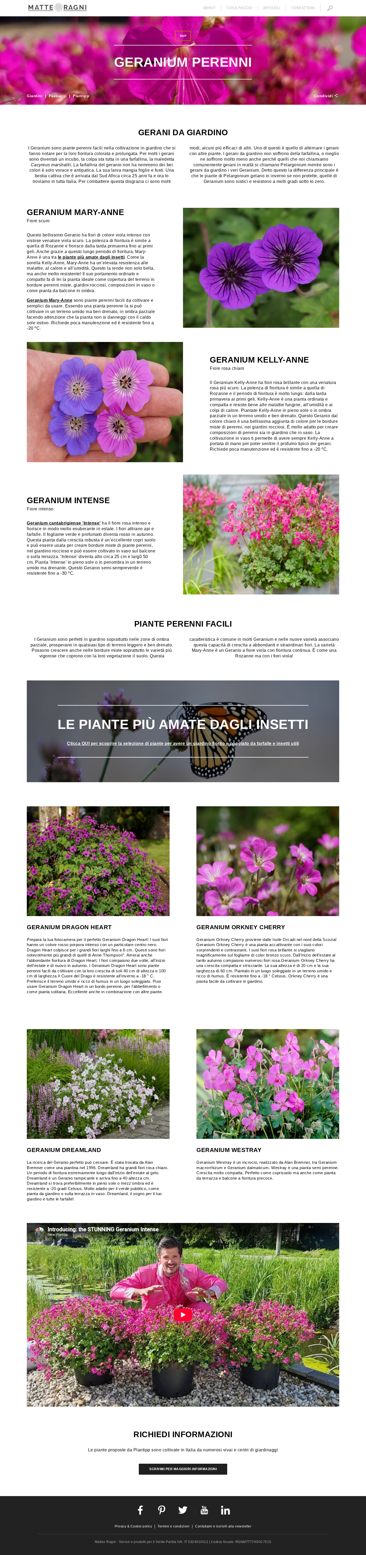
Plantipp (81, 96)
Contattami (303, 8)
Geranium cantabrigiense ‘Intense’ (64, 523)
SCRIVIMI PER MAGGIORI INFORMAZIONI (183, 1469)
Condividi (324, 96)
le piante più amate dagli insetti (91, 257)
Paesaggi (58, 96)
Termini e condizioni (173, 1526)
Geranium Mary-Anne (49, 300)
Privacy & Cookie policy (133, 1526)
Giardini (34, 96)
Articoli (272, 8)
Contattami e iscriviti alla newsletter (223, 1526)
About (209, 8)
